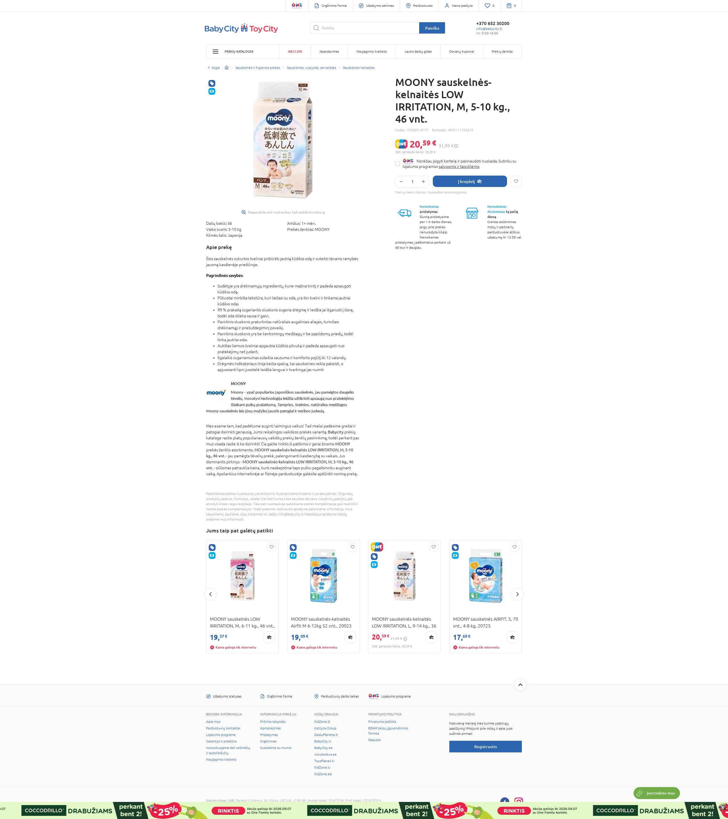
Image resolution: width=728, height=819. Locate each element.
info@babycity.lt (489, 29)
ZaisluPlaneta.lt (326, 735)
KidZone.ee (323, 774)
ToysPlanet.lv (324, 761)
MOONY (238, 383)
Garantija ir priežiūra (221, 741)
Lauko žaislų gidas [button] (418, 51)
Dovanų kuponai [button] (461, 51)
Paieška (432, 28)
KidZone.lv (322, 767)
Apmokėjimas (270, 728)
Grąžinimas (268, 741)
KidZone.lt (322, 722)
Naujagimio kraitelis (221, 760)
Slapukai (374, 740)
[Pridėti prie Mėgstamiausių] (516, 181)
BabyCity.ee (323, 748)
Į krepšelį (466, 181)
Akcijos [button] (295, 51)
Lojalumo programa (220, 735)
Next (517, 594)
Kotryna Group (325, 728)
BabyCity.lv (322, 741)
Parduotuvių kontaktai (223, 728)
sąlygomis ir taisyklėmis (459, 166)
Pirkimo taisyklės (273, 722)
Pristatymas (269, 735)
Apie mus (213, 722)
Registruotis (485, 746)
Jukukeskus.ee (325, 754)
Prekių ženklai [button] (502, 51)
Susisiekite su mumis (275, 748)
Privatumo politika (382, 722)
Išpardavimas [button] (329, 51)
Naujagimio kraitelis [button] (372, 51)
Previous (210, 594)
